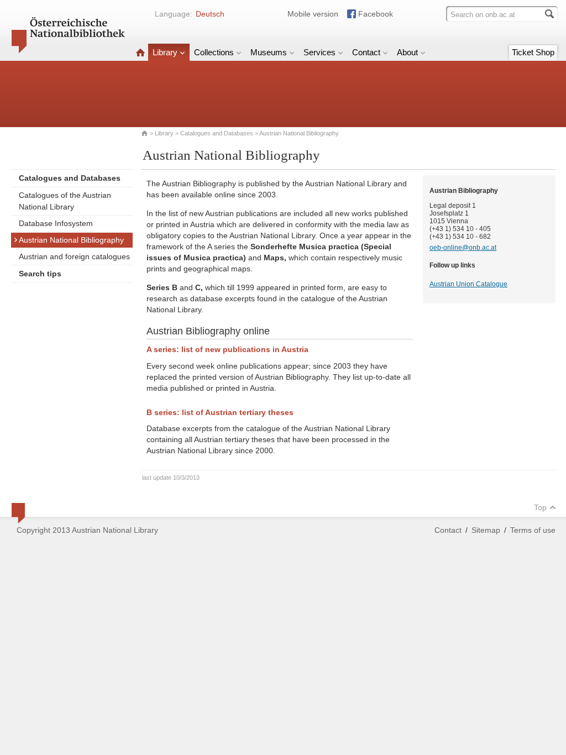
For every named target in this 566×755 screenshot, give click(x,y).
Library (165, 52)
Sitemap (485, 530)
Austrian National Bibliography (71, 239)
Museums (268, 52)
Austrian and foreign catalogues (74, 256)
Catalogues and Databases (216, 133)
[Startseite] (140, 52)
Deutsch (210, 13)
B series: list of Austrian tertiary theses (220, 412)
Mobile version (312, 13)
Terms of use (532, 530)
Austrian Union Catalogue (468, 284)
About (407, 52)
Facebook (375, 13)
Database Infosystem (56, 223)
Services (319, 52)
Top (540, 507)
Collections (214, 52)
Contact (366, 52)
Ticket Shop (533, 52)
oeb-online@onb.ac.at (462, 247)
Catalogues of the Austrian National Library (65, 201)
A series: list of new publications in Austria (227, 349)
